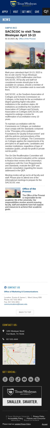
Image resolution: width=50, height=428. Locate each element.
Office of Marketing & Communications (21, 292)
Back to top (25, 312)
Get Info (26, 12)
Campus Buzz (11, 27)
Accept (44, 424)
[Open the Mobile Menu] (46, 12)
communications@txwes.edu (15, 304)
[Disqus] (25, 244)
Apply (5, 12)
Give (37, 12)
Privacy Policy (38, 416)
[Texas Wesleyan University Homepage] (25, 4)
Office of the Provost (27, 39)
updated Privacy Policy (23, 424)
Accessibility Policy (15, 418)
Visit (15, 12)
